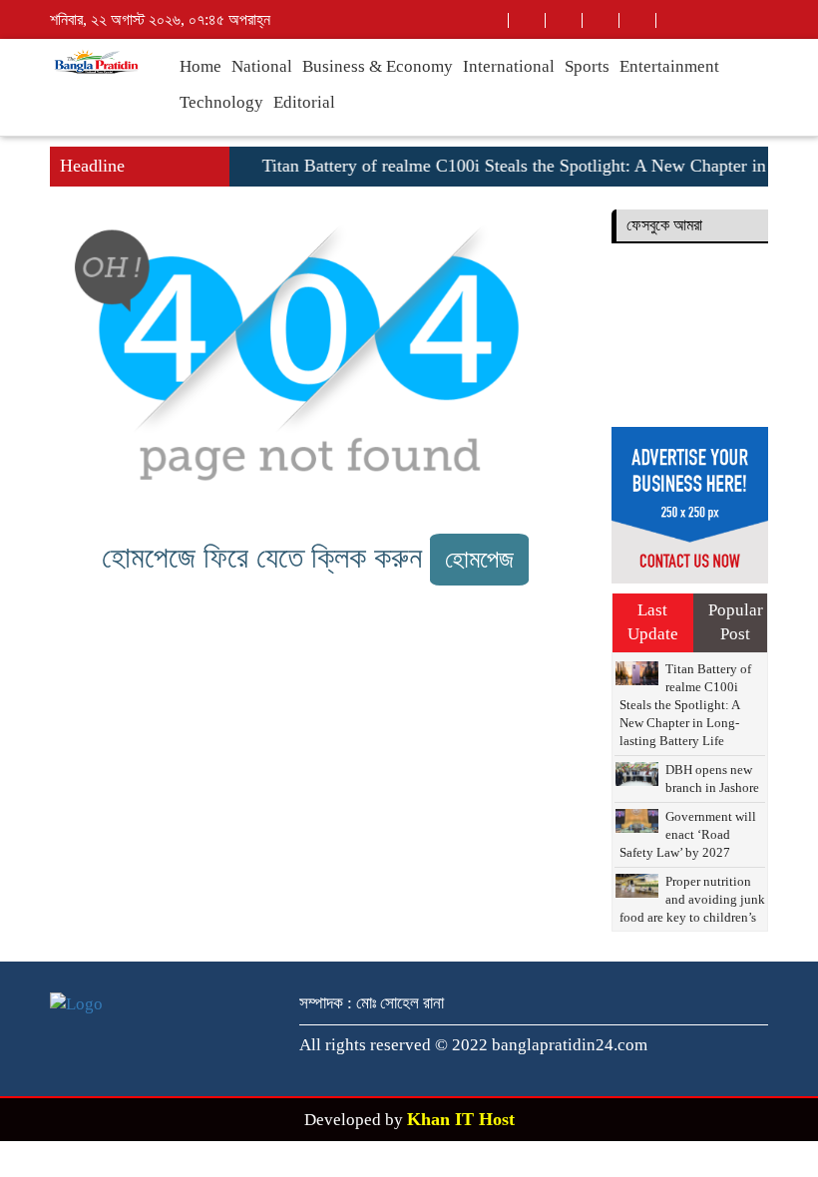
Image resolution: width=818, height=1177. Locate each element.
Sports (587, 66)
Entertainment (669, 66)
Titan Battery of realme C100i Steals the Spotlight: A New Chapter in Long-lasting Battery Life (685, 704)
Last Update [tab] (652, 621)
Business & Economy (377, 66)
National (261, 66)
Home (200, 66)
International (509, 66)
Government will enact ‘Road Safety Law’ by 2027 (687, 834)
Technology (221, 102)
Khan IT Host (461, 1119)
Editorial (304, 102)
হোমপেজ (479, 559)
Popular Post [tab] (735, 621)
